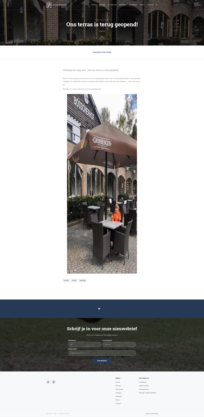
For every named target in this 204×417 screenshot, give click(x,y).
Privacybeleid (144, 389)
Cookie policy (144, 386)
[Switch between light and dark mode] (156, 4)
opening (82, 280)
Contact (150, 5)
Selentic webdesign (152, 413)
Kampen (123, 5)
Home (93, 5)
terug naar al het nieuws (102, 52)
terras (74, 280)
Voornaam (72, 340)
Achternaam (107, 340)
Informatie (112, 5)
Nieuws (102, 5)
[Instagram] (54, 382)
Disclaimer (143, 382)
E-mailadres (72, 349)
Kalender (133, 5)
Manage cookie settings (147, 393)
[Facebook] (48, 382)
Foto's (142, 5)
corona (66, 280)
